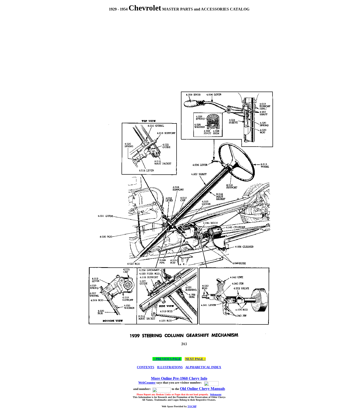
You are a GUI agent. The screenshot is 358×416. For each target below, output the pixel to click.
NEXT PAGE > (195, 359)
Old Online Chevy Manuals (202, 389)
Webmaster (215, 394)
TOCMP (192, 406)
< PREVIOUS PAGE (167, 359)
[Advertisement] (179, 48)
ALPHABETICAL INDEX (203, 367)
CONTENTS (145, 367)
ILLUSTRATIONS (170, 367)
